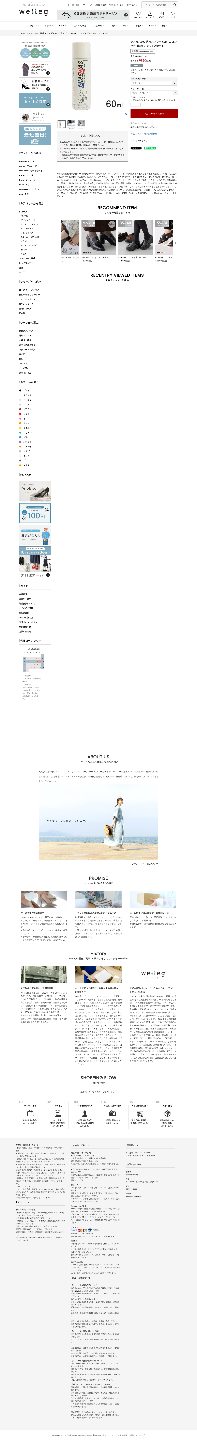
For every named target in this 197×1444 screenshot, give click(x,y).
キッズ (23, 254)
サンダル (24, 250)
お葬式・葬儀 (25, 340)
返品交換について (27, 603)
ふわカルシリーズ (27, 299)
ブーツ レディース (28, 220)
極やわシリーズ (26, 304)
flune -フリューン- (27, 180)
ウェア (125, 26)
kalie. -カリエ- (25, 184)
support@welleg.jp (133, 1196)
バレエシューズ (27, 229)
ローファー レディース (30, 224)
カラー (151, 26)
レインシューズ (27, 233)
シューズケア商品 (79, 26)
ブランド (33, 26)
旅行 (21, 359)
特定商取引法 (25, 627)
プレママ (23, 363)
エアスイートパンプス (29, 290)
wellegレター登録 (116, 5)
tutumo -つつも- (26, 175)
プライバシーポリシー (29, 622)
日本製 (22, 313)
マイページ (87, 5)
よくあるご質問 (26, 608)
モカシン (24, 241)
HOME (23, 33)
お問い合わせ (132, 5)
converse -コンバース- (29, 189)
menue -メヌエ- (26, 161)
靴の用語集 (24, 613)
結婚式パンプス (26, 331)
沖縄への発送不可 (139, 79)
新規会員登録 (100, 5)
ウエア (22, 272)
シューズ (48, 26)
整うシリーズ (25, 308)
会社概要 (23, 594)
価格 (163, 26)
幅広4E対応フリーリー (29, 294)
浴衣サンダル (25, 373)
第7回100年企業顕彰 (160, 1025)
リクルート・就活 (27, 349)
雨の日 (22, 354)
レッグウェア (99, 26)
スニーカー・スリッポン (30, 237)
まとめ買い (24, 368)
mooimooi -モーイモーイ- (31, 171)
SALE (62, 26)
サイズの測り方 (26, 617)
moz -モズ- (24, 194)
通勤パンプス (25, 335)
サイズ (138, 26)
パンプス (24, 216)
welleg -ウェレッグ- (28, 166)
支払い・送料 (25, 599)
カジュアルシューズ (28, 245)
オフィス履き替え (27, 345)
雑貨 (113, 26)
